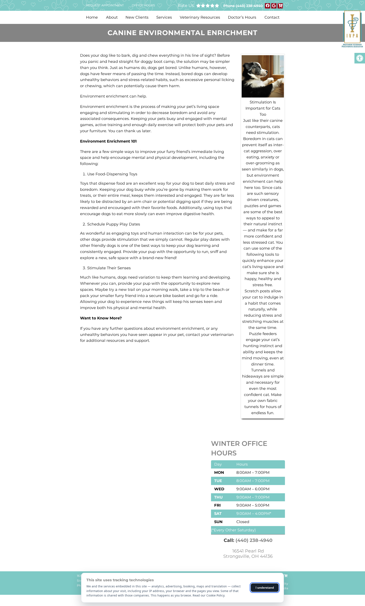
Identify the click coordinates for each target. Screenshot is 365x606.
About (112, 17)
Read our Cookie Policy (208, 595)
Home (92, 17)
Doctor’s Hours (242, 17)
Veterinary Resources (200, 17)
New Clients (136, 17)
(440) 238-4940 (249, 6)
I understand (265, 587)
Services (164, 17)
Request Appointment (105, 5)
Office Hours (143, 5)
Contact (271, 17)
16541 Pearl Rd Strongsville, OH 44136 (248, 553)
